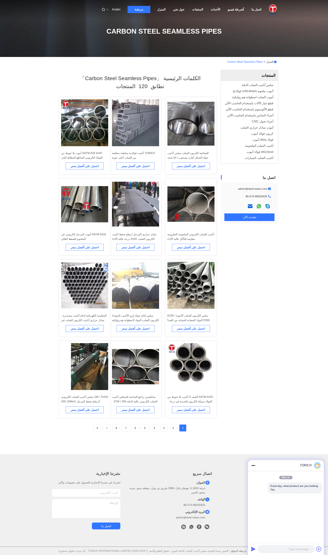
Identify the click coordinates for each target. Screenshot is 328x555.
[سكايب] (268, 206)
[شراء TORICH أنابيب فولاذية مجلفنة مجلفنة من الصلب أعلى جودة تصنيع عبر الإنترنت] (135, 122)
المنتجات (197, 9)
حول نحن (178, 9)
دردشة (139, 9)
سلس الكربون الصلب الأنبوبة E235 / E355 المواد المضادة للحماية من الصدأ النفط (188, 320)
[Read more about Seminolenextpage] (106, 428)
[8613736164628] (191, 527)
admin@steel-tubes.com (252, 188)
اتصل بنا (256, 9)
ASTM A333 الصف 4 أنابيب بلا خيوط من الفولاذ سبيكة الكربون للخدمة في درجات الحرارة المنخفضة (190, 401)
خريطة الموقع (239, 550)
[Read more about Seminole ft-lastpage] (97, 428)
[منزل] (272, 9)
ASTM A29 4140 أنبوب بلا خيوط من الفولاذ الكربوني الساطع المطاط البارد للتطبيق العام (81, 158)
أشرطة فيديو (236, 9)
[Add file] (319, 549)
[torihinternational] (183, 527)
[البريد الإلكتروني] (250, 206)
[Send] (253, 549)
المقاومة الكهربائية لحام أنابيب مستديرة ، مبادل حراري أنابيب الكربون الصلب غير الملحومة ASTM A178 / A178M (83, 320)
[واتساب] (259, 206)
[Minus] (253, 465)
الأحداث (215, 9)
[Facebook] (199, 527)
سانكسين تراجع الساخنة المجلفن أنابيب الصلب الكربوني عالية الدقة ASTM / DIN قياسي (134, 401)
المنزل (161, 9)
